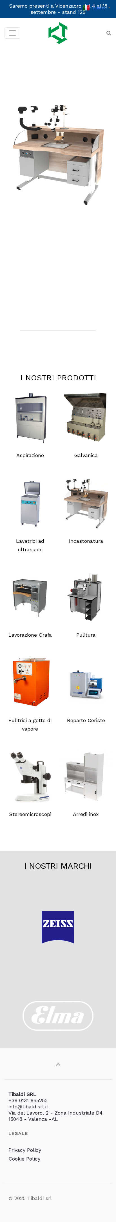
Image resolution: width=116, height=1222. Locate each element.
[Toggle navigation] (12, 33)
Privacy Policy (24, 1150)
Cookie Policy (24, 1159)
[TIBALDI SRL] (58, 32)
